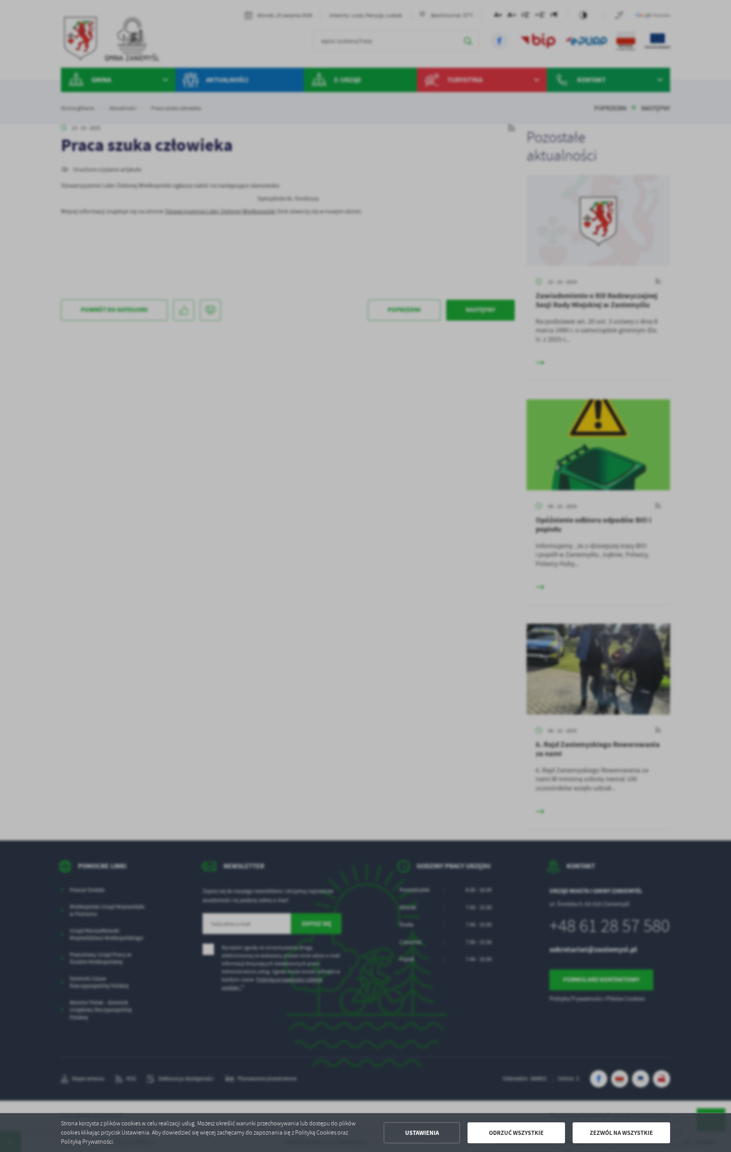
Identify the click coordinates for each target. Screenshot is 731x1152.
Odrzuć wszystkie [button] (516, 1133)
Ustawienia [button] (422, 1133)
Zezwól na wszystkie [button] (621, 1133)
